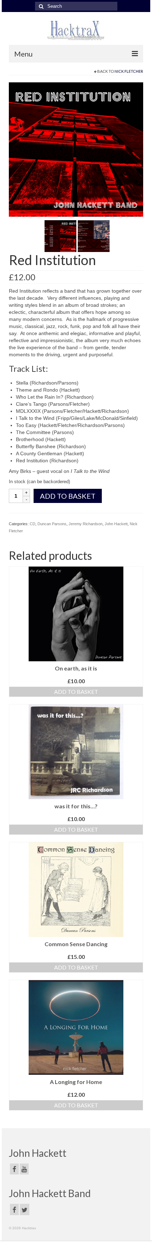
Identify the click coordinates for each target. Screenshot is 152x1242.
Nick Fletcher (129, 71)
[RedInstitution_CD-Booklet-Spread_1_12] (60, 236)
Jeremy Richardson (86, 524)
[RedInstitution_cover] (76, 149)
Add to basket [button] (76, 691)
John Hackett (116, 524)
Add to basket (67, 496)
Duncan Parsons (51, 524)
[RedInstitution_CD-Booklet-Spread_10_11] (94, 236)
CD (32, 524)
